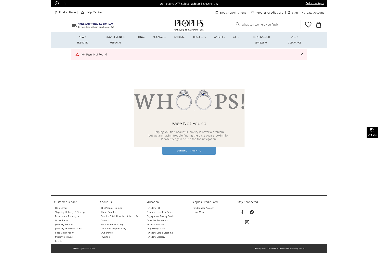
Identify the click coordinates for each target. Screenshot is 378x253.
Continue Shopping (189, 151)
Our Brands (107, 232)
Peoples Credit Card (270, 12)
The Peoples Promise (111, 208)
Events (58, 241)
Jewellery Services (64, 224)
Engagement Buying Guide (160, 216)
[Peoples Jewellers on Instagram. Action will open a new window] (247, 222)
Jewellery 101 (153, 208)
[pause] (56, 3)
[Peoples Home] (189, 25)
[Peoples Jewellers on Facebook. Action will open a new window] (242, 212)
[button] (65, 3)
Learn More (198, 212)
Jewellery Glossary (156, 236)
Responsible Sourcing (112, 224)
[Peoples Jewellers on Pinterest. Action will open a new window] (251, 212)
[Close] (301, 54)
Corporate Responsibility (113, 228)
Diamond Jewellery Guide (160, 212)
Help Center (94, 12)
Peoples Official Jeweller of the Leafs (119, 216)
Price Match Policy (64, 232)
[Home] (93, 25)
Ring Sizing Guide (156, 228)
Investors (105, 236)
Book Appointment (233, 12)
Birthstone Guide (155, 224)
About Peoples (108, 212)
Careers (104, 220)
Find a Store (67, 12)
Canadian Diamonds (157, 220)
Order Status (61, 220)
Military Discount (63, 236)
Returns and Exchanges (67, 216)
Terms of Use (273, 248)
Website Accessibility (288, 248)
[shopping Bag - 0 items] (318, 25)
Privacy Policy (260, 248)
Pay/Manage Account (203, 208)
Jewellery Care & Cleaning (160, 232)
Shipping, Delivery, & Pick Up (70, 212)
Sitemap (301, 248)
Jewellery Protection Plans (68, 228)
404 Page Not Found (94, 54)
